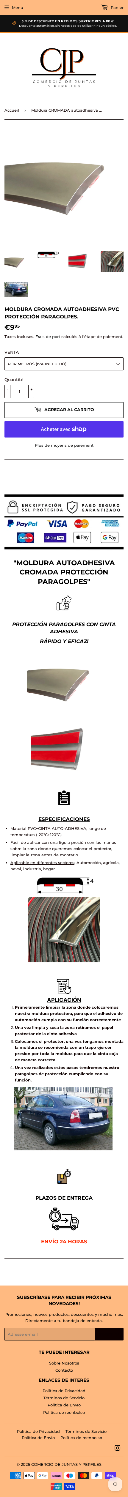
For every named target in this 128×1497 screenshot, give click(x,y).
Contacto (64, 1370)
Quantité (14, 379)
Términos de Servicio (64, 1397)
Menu (17, 7)
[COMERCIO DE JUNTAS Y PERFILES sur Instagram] (118, 1449)
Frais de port (47, 336)
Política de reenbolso (64, 1412)
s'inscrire (109, 1334)
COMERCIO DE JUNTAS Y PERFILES (66, 1464)
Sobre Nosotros (64, 1363)
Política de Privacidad (64, 1390)
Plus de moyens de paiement (64, 445)
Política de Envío (64, 1405)
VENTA (11, 352)
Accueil (11, 110)
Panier (117, 7)
